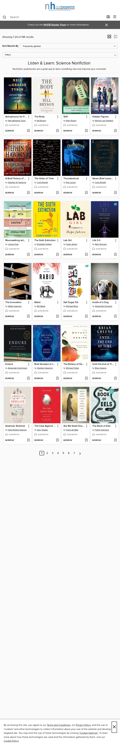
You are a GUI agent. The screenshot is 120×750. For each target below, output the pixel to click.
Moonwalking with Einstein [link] (16, 240)
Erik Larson (71, 182)
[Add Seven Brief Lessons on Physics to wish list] (115, 193)
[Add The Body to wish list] (57, 131)
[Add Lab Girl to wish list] (86, 255)
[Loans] (108, 17)
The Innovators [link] (13, 302)
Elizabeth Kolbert (44, 244)
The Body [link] (39, 116)
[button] (109, 37)
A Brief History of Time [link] (16, 178)
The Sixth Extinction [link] (45, 240)
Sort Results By (10, 46)
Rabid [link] (37, 302)
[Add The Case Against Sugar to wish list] (57, 440)
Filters (8, 55)
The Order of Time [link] (44, 178)
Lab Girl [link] (67, 240)
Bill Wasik (41, 306)
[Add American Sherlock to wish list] (28, 440)
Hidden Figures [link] (100, 116)
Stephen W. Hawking (17, 182)
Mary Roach (71, 120)
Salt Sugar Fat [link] (70, 302)
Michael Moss (72, 306)
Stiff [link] (65, 116)
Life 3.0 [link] (96, 240)
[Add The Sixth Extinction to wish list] (57, 255)
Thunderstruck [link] (71, 178)
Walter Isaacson (15, 306)
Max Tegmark (101, 244)
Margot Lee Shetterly (104, 120)
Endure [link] (9, 364)
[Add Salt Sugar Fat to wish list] (86, 317)
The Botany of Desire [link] (74, 364)
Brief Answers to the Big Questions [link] (45, 364)
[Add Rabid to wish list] (57, 317)
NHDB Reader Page (55, 24)
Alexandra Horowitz (103, 306)
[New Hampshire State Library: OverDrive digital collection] (60, 7)
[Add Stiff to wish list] (86, 131)
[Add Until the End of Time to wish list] (115, 379)
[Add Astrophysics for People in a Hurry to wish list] (28, 131)
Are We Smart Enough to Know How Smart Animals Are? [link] (74, 426)
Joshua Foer (13, 244)
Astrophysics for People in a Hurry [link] (16, 116)
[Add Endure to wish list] (28, 379)
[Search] (4, 16)
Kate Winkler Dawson (17, 430)
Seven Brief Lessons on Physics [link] (103, 178)
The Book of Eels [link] (101, 426)
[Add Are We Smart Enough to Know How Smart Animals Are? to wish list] (86, 440)
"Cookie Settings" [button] (88, 733)
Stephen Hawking (45, 368)
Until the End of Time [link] (103, 364)
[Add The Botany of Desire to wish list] (86, 379)
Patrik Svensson (102, 430)
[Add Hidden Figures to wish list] (115, 131)
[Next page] (80, 453)
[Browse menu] (115, 17)
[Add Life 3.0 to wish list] (115, 255)
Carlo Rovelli (42, 182)
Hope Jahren (71, 244)
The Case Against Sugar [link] (45, 426)
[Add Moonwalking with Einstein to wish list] (28, 255)
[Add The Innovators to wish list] (28, 317)
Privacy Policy (83, 725)
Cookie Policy (11, 741)
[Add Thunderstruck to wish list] (86, 193)
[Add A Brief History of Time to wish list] (28, 193)
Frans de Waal (72, 430)
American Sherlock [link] (15, 426)
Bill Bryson (41, 120)
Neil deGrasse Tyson (17, 120)
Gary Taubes (42, 430)
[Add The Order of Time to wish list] (57, 193)
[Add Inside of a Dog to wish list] (115, 317)
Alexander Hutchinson (17, 368)
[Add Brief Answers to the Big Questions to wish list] (57, 379)
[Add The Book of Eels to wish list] (115, 440)
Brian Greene (100, 368)
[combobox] (53, 17)
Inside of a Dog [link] (100, 302)
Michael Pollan (72, 368)
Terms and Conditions (58, 725)
